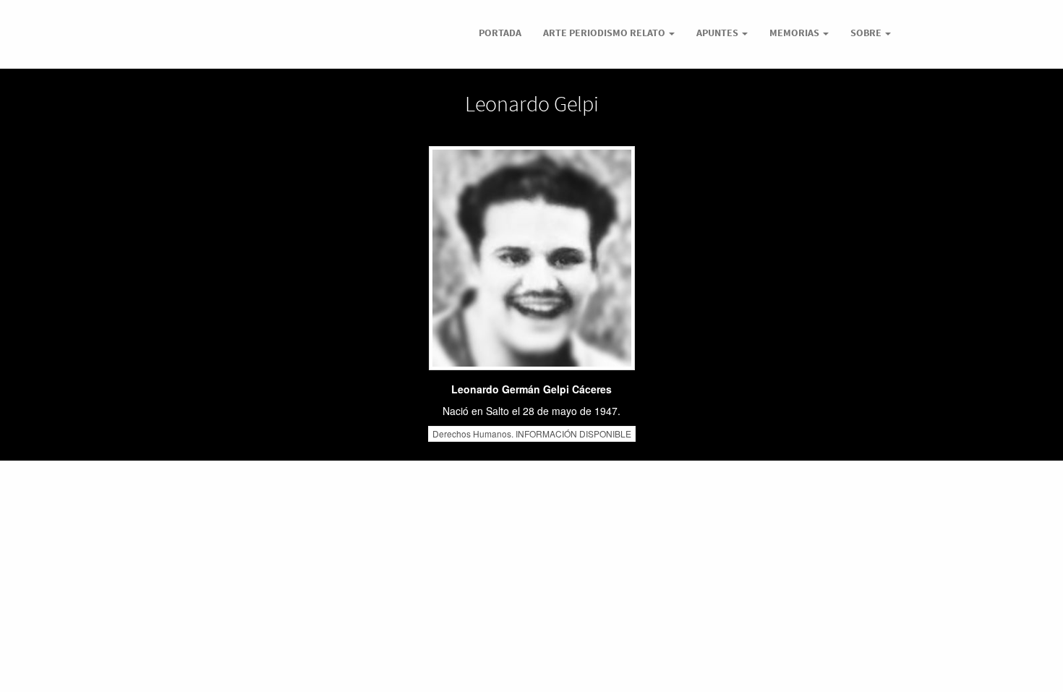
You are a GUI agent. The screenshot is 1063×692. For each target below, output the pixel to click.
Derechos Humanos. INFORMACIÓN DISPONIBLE (531, 433)
